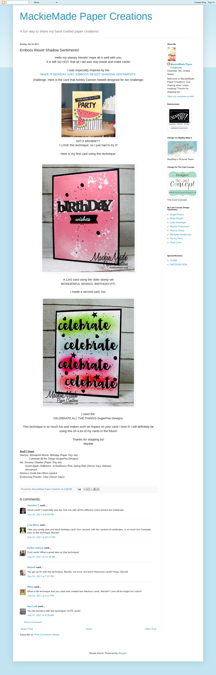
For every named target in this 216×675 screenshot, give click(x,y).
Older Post (150, 628)
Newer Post (27, 628)
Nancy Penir (176, 238)
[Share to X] (91, 489)
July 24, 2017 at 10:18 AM (41, 556)
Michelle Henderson (180, 234)
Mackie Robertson (180, 226)
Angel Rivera (177, 214)
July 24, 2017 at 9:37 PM (40, 595)
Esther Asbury (35, 547)
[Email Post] (79, 489)
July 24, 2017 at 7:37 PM (40, 576)
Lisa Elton (33, 525)
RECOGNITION (178, 264)
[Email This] (85, 489)
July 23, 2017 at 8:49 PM (40, 514)
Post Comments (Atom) (46, 634)
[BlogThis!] (88, 489)
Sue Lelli (32, 606)
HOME (173, 260)
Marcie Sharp (177, 230)
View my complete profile (180, 96)
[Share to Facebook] (95, 489)
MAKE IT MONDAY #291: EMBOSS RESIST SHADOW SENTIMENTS (88, 74)
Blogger (122, 653)
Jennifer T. (33, 505)
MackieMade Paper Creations (86, 16)
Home (89, 628)
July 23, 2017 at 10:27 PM (41, 537)
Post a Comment (33, 622)
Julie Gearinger (178, 222)
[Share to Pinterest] (98, 489)
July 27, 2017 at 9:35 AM (40, 615)
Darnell (31, 567)
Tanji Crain (175, 242)
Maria (30, 586)
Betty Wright (176, 218)
